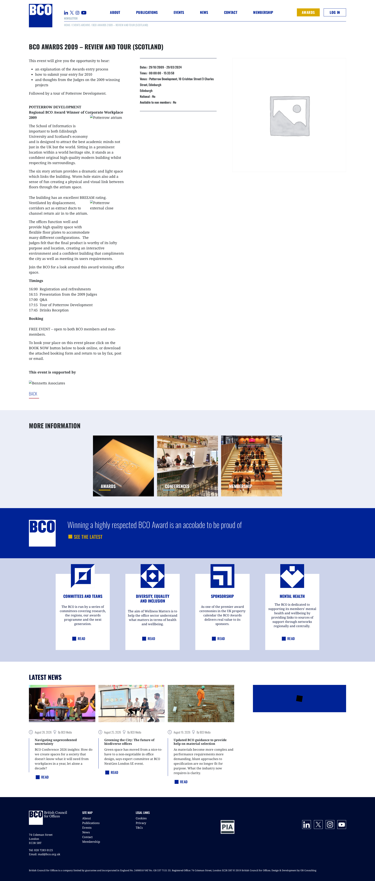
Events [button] (179, 12)
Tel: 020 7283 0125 (41, 850)
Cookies (141, 818)
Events (87, 827)
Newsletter (71, 18)
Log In (335, 12)
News (86, 832)
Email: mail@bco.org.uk (44, 854)
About (86, 818)
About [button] (115, 12)
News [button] (204, 12)
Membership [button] (263, 12)
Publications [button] (147, 12)
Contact (230, 12)
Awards (308, 12)
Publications (91, 823)
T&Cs (139, 827)
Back (49, 393)
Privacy (141, 823)
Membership (91, 842)
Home (67, 25)
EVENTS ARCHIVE (81, 25)
